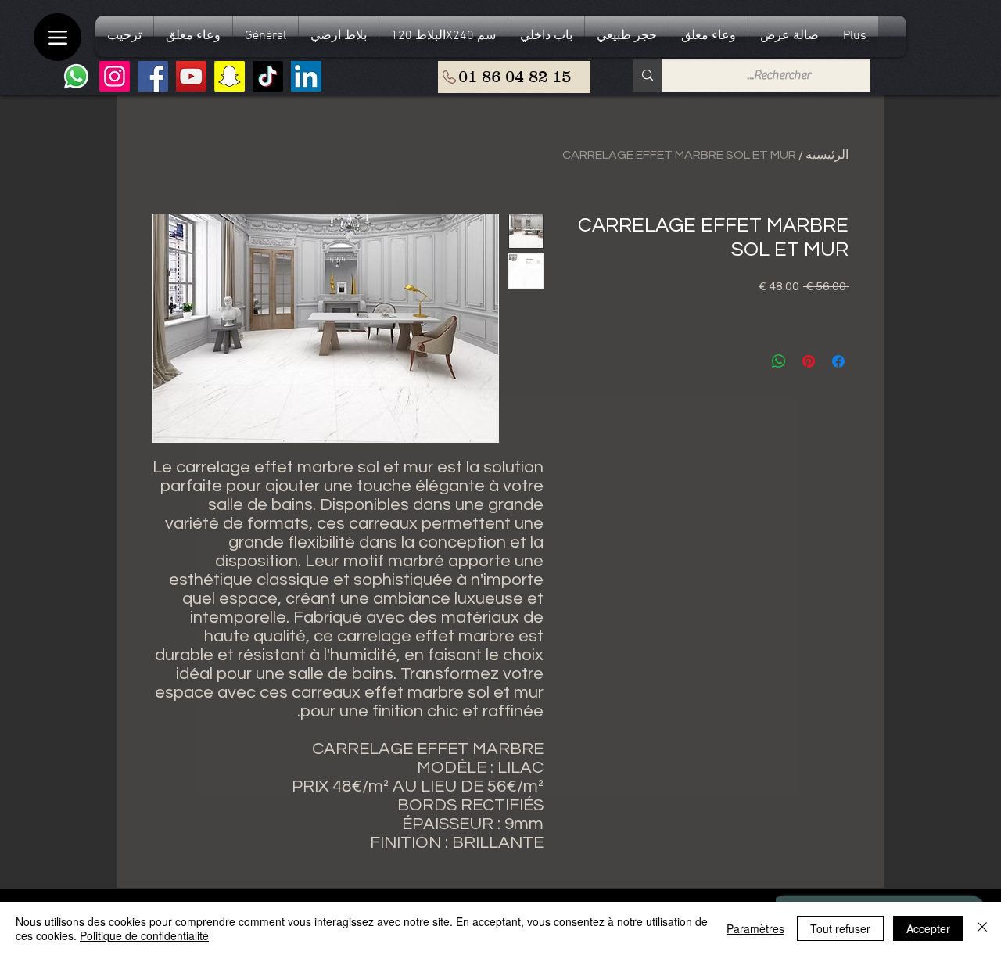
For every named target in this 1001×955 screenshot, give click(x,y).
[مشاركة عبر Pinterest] (808, 361)
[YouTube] (191, 76)
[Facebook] (153, 76)
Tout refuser (840, 928)
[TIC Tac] (268, 76)
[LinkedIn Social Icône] (306, 76)
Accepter (928, 928)
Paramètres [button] (755, 928)
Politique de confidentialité (144, 935)
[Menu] (57, 37)
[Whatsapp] (76, 76)
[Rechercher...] (647, 75)
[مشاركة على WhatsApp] (779, 361)
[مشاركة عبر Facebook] (838, 361)
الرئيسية (827, 155)
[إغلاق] (982, 928)
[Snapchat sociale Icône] (229, 76)
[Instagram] (114, 76)
